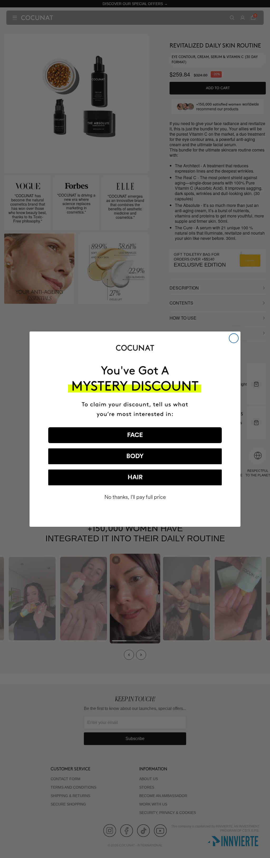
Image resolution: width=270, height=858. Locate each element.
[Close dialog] (233, 338)
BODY (135, 456)
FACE (135, 435)
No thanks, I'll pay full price (135, 497)
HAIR (135, 477)
